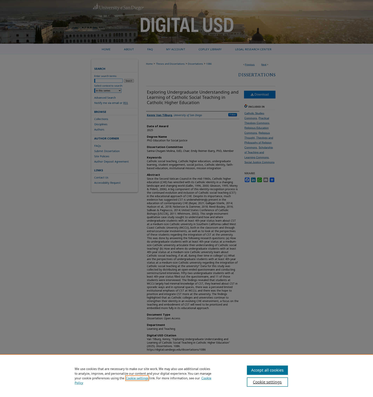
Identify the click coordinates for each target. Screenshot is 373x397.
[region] (186, 375)
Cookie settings (137, 378)
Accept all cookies (267, 370)
